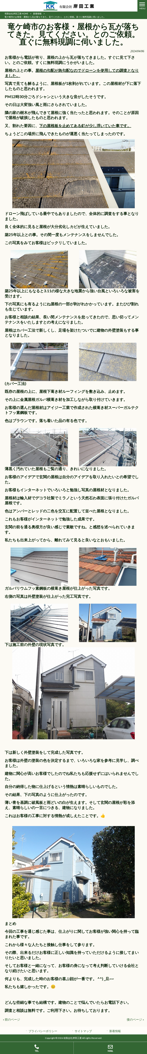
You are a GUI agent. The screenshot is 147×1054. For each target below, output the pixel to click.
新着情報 (37, 13)
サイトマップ (83, 1031)
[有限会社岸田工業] (68, 5)
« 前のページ (11, 1019)
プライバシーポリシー (43, 1031)
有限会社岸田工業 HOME (16, 13)
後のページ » (135, 1019)
